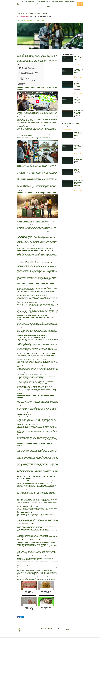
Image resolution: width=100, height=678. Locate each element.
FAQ (54, 628)
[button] (18, 617)
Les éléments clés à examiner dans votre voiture (27, 69)
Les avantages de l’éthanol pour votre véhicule (26, 67)
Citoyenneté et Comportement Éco (43, 1)
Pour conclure (21, 84)
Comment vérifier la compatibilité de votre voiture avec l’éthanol (29, 66)
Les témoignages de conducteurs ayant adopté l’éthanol (28, 80)
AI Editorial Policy (50, 638)
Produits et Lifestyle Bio (49, 3)
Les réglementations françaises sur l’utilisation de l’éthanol (28, 76)
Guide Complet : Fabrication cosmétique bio (78, 99)
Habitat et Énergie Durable (26, 3)
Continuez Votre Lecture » (67, 129)
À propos (48, 6)
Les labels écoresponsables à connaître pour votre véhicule (28, 72)
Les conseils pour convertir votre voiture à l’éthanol (27, 74)
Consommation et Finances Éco (57, 1)
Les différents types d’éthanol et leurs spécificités (27, 71)
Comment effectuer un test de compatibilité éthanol (27, 68)
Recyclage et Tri (58, 3)
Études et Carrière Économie (70, 1)
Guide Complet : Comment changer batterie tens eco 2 (78, 85)
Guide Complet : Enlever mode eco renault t (78, 58)
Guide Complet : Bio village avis (78, 158)
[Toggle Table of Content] (42, 64)
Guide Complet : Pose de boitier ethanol (78, 134)
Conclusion (21, 79)
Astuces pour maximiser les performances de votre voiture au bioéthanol (31, 82)
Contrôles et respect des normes (25, 78)
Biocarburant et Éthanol (30, 1)
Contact (57, 628)
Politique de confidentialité (50, 631)
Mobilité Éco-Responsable (39, 3)
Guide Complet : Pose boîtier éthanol (78, 70)
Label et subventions (23, 77)
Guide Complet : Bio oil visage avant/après (78, 112)
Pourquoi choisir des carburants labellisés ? (26, 73)
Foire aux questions (22, 83)
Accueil (23, 1)
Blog (46, 628)
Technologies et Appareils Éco (69, 3)
